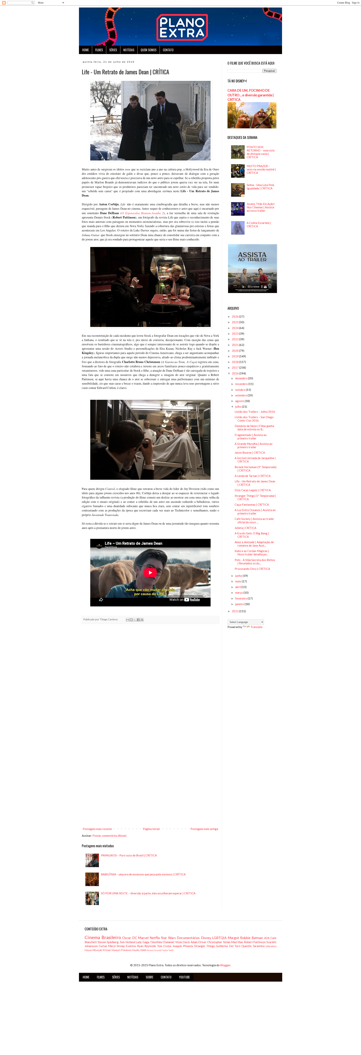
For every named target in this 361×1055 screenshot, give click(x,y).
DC (134, 938)
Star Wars (168, 938)
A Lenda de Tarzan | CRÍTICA (253, 475)
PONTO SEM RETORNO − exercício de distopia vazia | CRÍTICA (261, 152)
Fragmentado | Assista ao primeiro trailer (251, 436)
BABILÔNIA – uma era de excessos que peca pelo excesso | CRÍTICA (143, 874)
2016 (235, 373)
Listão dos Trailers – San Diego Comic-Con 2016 (254, 418)
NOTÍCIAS (128, 50)
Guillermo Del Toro (228, 946)
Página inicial (151, 829)
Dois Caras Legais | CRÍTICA (253, 490)
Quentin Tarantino (253, 946)
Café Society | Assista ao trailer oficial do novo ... (254, 520)
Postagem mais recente (97, 829)
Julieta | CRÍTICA (245, 527)
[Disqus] (150, 679)
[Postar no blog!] (131, 620)
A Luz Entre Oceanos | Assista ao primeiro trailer (255, 511)
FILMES (99, 50)
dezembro (241, 378)
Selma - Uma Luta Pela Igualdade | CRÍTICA (260, 186)
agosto (240, 401)
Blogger (225, 965)
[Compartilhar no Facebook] (138, 620)
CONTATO (168, 50)
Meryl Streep (116, 946)
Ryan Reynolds (146, 946)
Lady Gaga (142, 942)
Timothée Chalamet (162, 942)
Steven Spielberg (108, 942)
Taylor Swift (168, 950)
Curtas (103, 946)
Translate (256, 627)
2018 (235, 362)
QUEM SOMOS (148, 50)
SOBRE (149, 977)
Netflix (155, 938)
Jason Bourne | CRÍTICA (250, 452)
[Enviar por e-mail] (128, 620)
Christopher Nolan (219, 942)
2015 (235, 611)
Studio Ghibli (139, 950)
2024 (235, 328)
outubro (240, 389)
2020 (235, 350)
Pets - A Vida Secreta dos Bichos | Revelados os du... (255, 561)
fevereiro (241, 598)
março (239, 592)
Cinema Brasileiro (103, 937)
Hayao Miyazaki (93, 950)
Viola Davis (182, 942)
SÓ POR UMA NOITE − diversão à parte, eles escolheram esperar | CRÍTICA (148, 893)
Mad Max (237, 942)
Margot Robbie (239, 938)
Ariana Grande (154, 950)
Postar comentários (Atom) (109, 835)
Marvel (143, 938)
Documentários (188, 938)
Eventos (131, 946)
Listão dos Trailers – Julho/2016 (255, 411)
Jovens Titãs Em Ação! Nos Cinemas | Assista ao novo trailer (261, 207)
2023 (235, 333)
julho (238, 406)
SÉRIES (113, 50)
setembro (241, 395)
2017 (235, 367)
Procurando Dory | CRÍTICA (252, 568)
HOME (85, 50)
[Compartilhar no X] (135, 620)
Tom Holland (127, 942)
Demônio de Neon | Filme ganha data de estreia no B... (254, 427)
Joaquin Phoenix (182, 946)
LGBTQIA (219, 938)
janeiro (240, 604)
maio (238, 581)
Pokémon (126, 950)
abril (238, 587)
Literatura (271, 946)
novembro (241, 384)
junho (239, 575)
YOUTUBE (184, 977)
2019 (235, 356)
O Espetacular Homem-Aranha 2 (143, 213)
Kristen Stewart (111, 950)
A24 (266, 938)
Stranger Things (204, 946)
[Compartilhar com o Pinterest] (142, 620)
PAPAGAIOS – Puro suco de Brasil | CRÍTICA (129, 855)
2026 (235, 316)
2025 (235, 322)
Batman (257, 938)
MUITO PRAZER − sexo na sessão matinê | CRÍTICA (261, 169)
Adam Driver (199, 942)
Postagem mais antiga (204, 829)
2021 (235, 344)
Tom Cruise (164, 946)
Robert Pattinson (255, 942)
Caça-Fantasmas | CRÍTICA (252, 504)
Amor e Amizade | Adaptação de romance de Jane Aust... (254, 543)
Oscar (126, 938)
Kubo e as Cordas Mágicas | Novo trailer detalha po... (252, 552)
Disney (206, 938)
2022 (235, 339)
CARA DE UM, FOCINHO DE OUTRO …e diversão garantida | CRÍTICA (251, 95)
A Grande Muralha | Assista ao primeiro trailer (253, 445)
